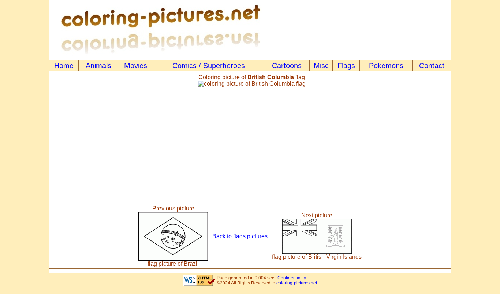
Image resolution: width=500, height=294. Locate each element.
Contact (431, 66)
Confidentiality (291, 277)
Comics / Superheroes (208, 66)
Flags (346, 66)
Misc (321, 66)
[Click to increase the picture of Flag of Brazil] (173, 259)
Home (64, 66)
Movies (135, 66)
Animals (98, 66)
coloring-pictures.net (296, 283)
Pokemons (386, 66)
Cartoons (287, 66)
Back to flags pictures (240, 236)
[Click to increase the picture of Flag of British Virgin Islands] (317, 252)
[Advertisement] (250, 146)
